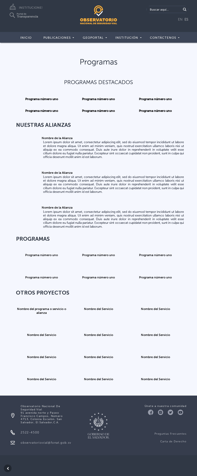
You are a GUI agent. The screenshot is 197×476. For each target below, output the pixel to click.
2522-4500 (30, 432)
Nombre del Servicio (98, 309)
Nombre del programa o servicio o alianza (41, 310)
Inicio (26, 37)
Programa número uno (41, 99)
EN (180, 19)
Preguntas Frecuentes (170, 433)
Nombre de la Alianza (57, 138)
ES (186, 19)
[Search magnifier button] (184, 9)
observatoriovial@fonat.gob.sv (46, 442)
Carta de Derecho (173, 441)
